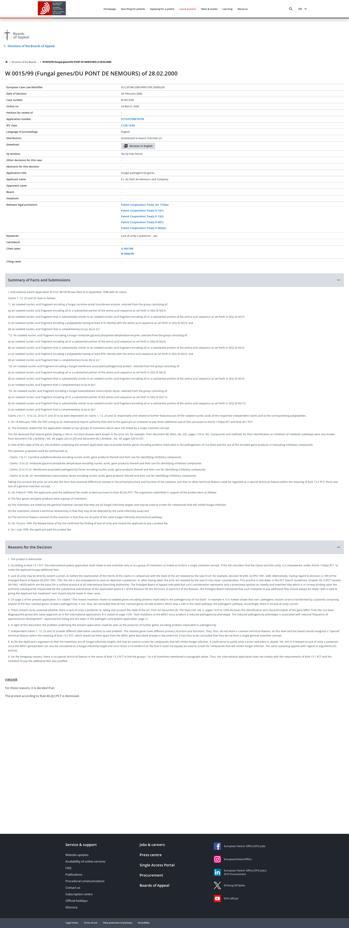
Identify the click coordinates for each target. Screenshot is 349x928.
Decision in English (141, 146)
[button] (174, 280)
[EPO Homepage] (52, 8)
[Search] (290, 9)
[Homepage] (6, 62)
